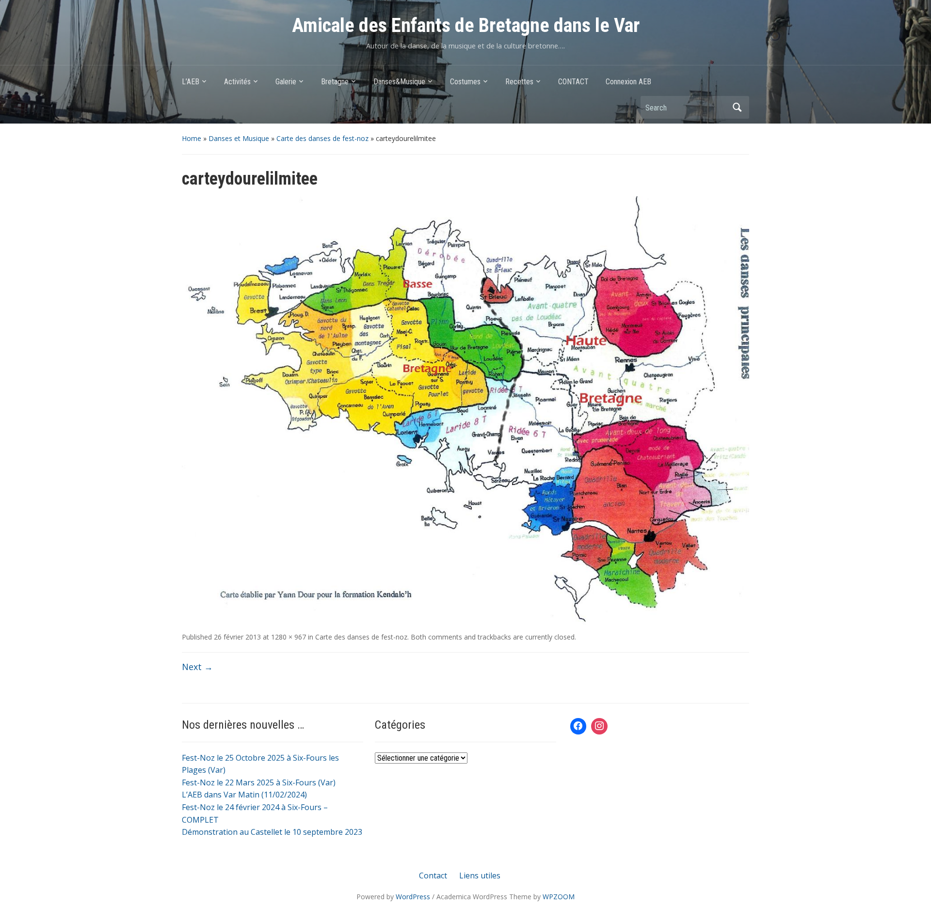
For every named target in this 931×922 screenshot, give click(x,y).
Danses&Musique (399, 81)
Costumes (465, 81)
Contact (433, 875)
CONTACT (573, 81)
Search (737, 107)
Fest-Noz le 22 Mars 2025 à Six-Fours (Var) (259, 782)
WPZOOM (559, 896)
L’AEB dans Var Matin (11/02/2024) (244, 794)
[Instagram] (599, 726)
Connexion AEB (628, 81)
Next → (197, 666)
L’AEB (190, 81)
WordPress (413, 896)
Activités (237, 81)
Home (191, 138)
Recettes (519, 81)
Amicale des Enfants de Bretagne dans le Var (466, 25)
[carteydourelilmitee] (465, 409)
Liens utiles (479, 875)
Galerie (285, 81)
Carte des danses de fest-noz (322, 138)
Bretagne (335, 81)
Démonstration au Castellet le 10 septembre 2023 (272, 832)
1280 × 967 (288, 636)
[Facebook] (578, 726)
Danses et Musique (239, 138)
